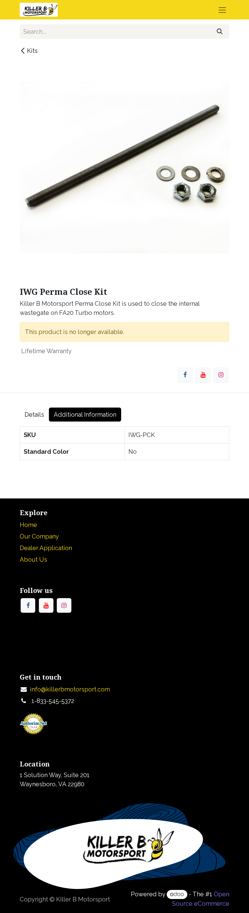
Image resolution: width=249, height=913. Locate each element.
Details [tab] (34, 414)
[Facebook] (185, 374)
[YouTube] (203, 374)
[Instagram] (221, 374)
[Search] (219, 31)
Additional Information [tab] (85, 414)
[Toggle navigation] (222, 9)
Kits (32, 50)
